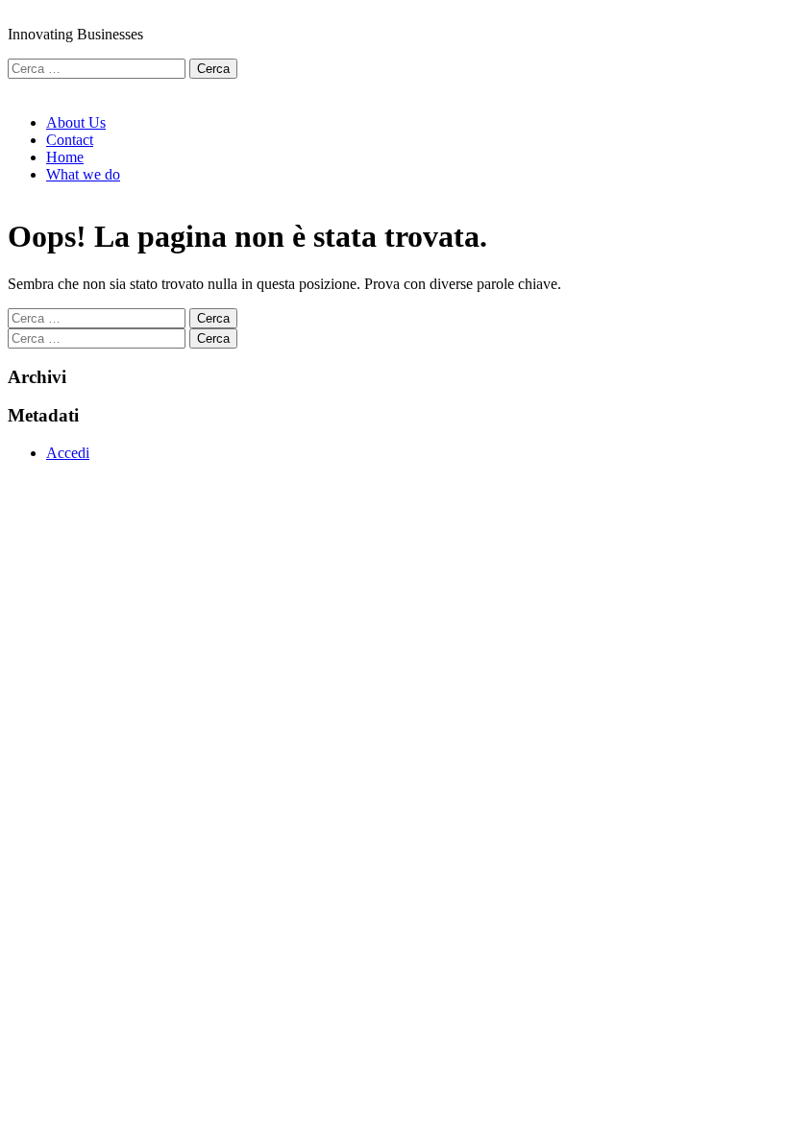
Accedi (67, 453)
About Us (76, 122)
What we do (83, 174)
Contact (69, 140)
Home (65, 157)
